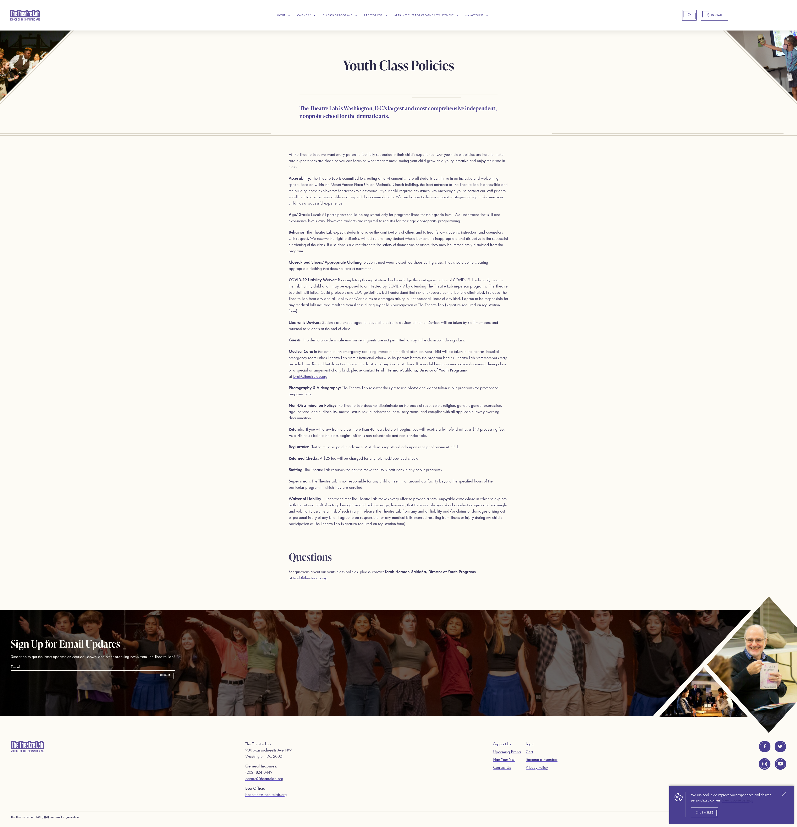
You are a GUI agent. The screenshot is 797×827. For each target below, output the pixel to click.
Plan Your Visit (504, 759)
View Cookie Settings (737, 800)
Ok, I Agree (704, 812)
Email (15, 667)
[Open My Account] (487, 15)
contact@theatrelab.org (264, 778)
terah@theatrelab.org (310, 376)
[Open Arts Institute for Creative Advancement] (457, 15)
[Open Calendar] (314, 15)
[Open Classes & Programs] (356, 15)
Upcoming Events (507, 751)
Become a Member (541, 759)
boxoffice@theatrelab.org (266, 794)
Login (530, 744)
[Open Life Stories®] (386, 15)
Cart (529, 751)
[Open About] (289, 15)
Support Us (502, 744)
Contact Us (502, 767)
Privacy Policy (537, 767)
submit (164, 675)
